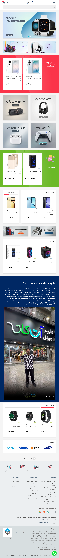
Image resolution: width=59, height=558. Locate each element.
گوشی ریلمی (35, 493)
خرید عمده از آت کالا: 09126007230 (48, 492)
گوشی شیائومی (34, 491)
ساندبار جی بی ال (34, 486)
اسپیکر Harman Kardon (32, 481)
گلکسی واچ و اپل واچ (33, 495)
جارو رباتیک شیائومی (33, 498)
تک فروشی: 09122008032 (50, 501)
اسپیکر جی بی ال (34, 483)
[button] (5, 2)
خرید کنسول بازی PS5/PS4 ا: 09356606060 (49, 488)
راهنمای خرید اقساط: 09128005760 (48, 481)
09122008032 (44, 520)
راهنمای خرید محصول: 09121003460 (48, 499)
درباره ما (17, 483)
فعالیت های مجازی (15, 486)
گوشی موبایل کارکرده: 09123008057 (51, 484)
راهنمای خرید (16, 481)
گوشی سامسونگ (34, 488)
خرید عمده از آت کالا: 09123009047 (48, 497)
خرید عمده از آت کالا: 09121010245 (48, 494)
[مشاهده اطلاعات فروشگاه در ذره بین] (7, 538)
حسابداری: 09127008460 (50, 504)
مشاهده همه (51, 167)
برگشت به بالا (28, 458)
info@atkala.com (43, 523)
